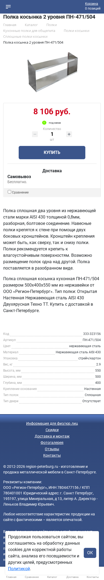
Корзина (91, 4)
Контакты (52, 455)
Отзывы (52, 449)
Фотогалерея (52, 442)
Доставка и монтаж (52, 436)
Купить (52, 152)
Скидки (52, 430)
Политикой (19, 568)
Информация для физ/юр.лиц (52, 423)
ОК (90, 552)
